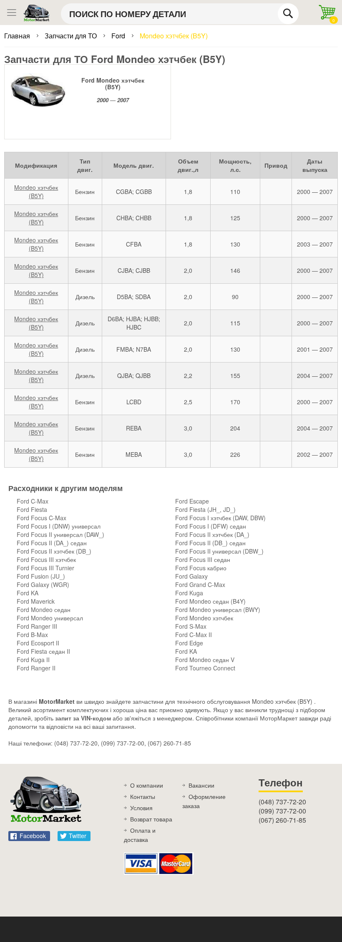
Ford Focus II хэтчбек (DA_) (212, 534)
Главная (18, 35)
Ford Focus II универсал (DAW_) (60, 534)
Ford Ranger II (36, 668)
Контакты (142, 796)
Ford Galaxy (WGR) (43, 584)
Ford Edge (189, 643)
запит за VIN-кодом (83, 718)
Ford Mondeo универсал (50, 618)
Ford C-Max (32, 501)
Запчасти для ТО (71, 35)
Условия (141, 807)
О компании (146, 785)
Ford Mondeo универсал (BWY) (217, 609)
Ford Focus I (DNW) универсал (59, 526)
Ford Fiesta (32, 509)
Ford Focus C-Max (41, 518)
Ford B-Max (32, 634)
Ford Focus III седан (202, 559)
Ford (119, 35)
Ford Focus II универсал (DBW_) (219, 551)
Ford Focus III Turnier (45, 568)
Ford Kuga (189, 593)
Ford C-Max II (193, 634)
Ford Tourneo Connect (205, 668)
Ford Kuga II (33, 659)
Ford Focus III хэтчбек (46, 559)
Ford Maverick (36, 601)
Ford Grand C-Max (200, 584)
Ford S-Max (190, 626)
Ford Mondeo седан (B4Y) (210, 601)
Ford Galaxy (191, 576)
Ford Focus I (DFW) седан (210, 526)
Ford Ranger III (37, 626)
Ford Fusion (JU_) (41, 576)
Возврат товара (151, 819)
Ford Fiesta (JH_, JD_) (205, 509)
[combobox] (180, 13)
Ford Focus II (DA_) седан (52, 543)
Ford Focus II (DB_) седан (210, 543)
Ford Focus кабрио (200, 568)
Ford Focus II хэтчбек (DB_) (54, 551)
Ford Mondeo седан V (204, 659)
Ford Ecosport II (38, 643)
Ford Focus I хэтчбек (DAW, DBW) (220, 518)
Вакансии (201, 785)
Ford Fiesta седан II (43, 651)
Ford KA (27, 593)
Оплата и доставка (140, 835)
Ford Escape (192, 501)
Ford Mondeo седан (43, 609)
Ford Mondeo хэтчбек (204, 618)
